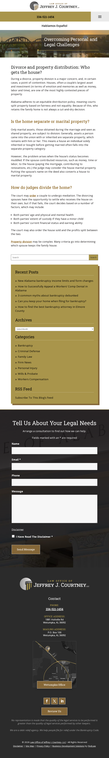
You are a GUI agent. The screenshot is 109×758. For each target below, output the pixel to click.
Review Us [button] (54, 711)
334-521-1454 (45, 17)
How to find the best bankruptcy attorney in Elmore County (50, 308)
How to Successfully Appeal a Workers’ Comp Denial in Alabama (51, 288)
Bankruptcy (25, 345)
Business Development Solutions (68, 746)
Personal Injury (27, 368)
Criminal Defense (29, 351)
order (33, 195)
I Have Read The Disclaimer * (34, 536)
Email (16, 459)
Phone (16, 475)
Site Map (30, 746)
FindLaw (92, 746)
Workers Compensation (33, 379)
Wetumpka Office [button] (54, 684)
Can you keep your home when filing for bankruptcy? (52, 301)
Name (15, 443)
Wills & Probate (28, 374)
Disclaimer (18, 529)
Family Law (25, 357)
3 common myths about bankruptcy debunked (48, 295)
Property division (21, 241)
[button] (99, 16)
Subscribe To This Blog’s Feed (34, 397)
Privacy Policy (43, 746)
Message (17, 491)
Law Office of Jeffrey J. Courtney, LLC (48, 742)
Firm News (24, 362)
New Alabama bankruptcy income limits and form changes (55, 281)
